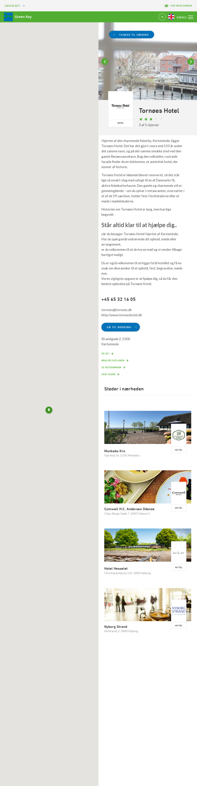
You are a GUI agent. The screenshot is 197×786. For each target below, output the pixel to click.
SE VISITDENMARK (111, 367)
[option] (147, 69)
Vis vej (105, 353)
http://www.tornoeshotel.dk (121, 315)
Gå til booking (119, 327)
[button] (49, 410)
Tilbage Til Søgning (134, 34)
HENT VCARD (108, 374)
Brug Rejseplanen (112, 360)
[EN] (171, 16)
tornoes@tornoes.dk (116, 310)
